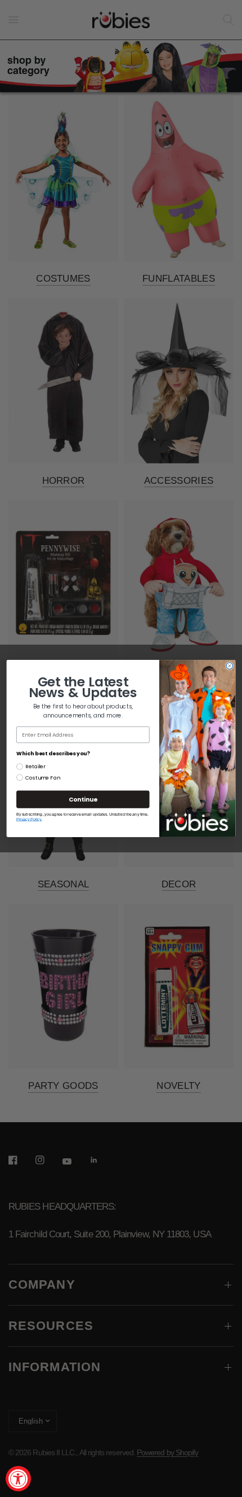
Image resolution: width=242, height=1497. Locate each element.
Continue (83, 799)
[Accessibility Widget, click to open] (18, 1478)
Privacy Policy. (29, 819)
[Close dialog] (229, 666)
